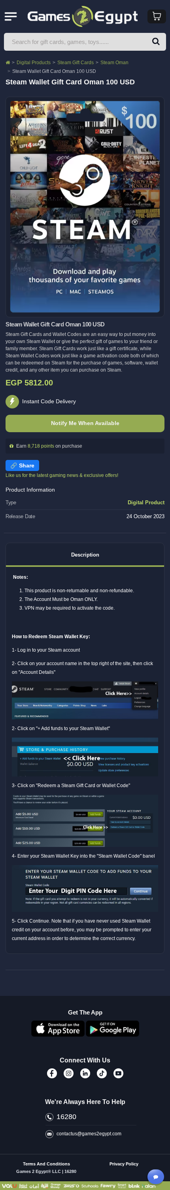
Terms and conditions (46, 1163)
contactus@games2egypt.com (89, 1134)
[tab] (85, 554)
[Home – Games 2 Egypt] (8, 62)
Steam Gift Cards (75, 62)
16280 (66, 1117)
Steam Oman (114, 62)
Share (26, 465)
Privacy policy (124, 1163)
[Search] (156, 41)
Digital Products (34, 62)
